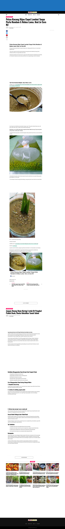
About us (34, 14)
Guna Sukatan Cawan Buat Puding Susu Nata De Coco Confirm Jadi (26, 243)
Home (26, 14)
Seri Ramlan (15, 245)
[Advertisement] (32, 5)
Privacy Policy (30, 14)
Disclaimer (38, 14)
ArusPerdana (11, 316)
